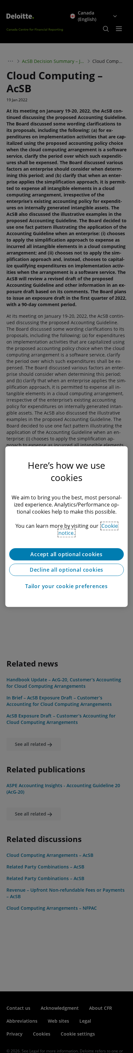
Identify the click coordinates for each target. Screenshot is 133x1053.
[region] (66, 526)
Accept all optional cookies (66, 554)
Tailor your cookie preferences (66, 586)
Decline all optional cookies (66, 569)
